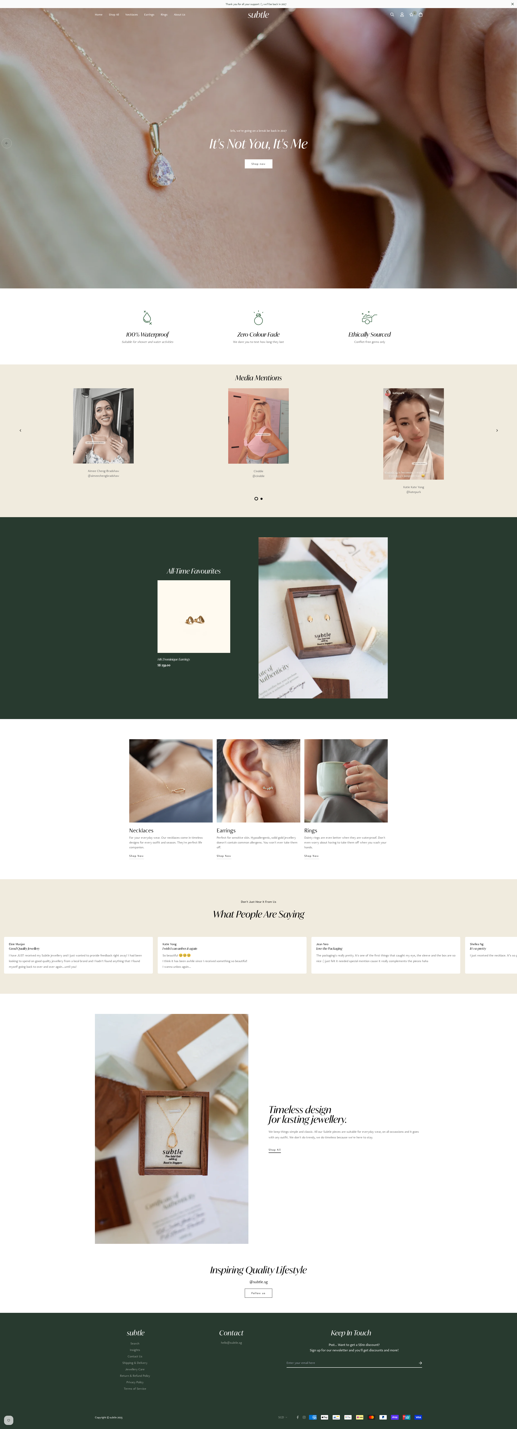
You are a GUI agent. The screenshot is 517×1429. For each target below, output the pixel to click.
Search (134, 1343)
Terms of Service (135, 1388)
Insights (135, 1350)
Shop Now (258, 179)
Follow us (258, 1293)
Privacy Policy (135, 1382)
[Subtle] (258, 14)
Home (98, 14)
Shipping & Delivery (134, 1363)
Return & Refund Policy (135, 1376)
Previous (23, 444)
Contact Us (135, 1356)
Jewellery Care (135, 1369)
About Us (179, 14)
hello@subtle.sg (231, 1342)
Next (487, 444)
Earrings (149, 14)
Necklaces (131, 14)
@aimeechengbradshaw (103, 476)
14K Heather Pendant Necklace (179, 659)
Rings (164, 14)
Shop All (114, 14)
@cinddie (258, 476)
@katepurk (413, 492)
